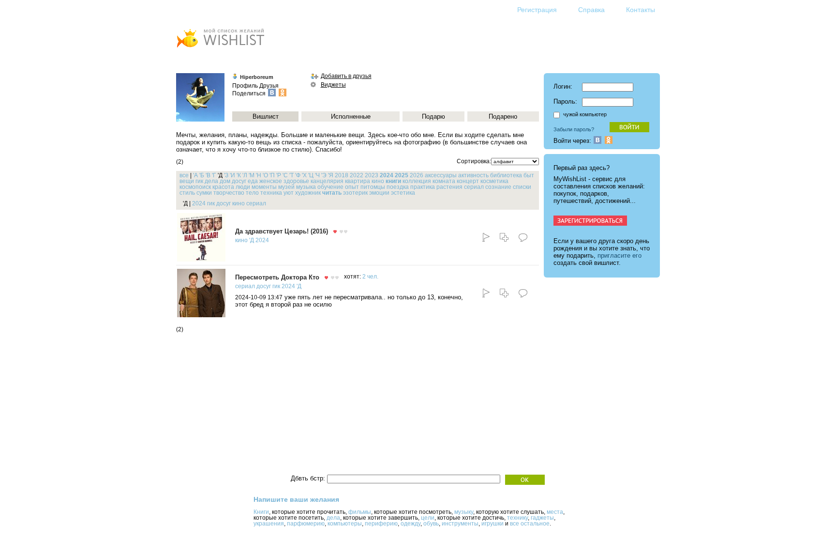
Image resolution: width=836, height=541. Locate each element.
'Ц (311, 175)
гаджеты (542, 518)
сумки (204, 193)
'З (226, 175)
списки (522, 187)
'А (195, 175)
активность (473, 175)
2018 (341, 175)
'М (251, 175)
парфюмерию (306, 523)
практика (422, 187)
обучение (330, 187)
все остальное (530, 523)
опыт (352, 187)
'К (239, 175)
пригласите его (619, 255)
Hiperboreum (256, 77)
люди (243, 187)
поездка (398, 187)
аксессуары (441, 175)
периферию (381, 523)
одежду (410, 523)
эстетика (403, 193)
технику (517, 518)
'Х (304, 175)
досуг (239, 181)
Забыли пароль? (573, 129)
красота (223, 187)
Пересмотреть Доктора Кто (277, 277)
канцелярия (327, 181)
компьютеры (345, 523)
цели (427, 518)
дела (211, 181)
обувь (431, 523)
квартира (357, 181)
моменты (264, 187)
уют (289, 193)
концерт (468, 181)
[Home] (220, 48)
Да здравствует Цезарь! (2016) (281, 231)
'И (232, 175)
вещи (186, 181)
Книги (261, 512)
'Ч (317, 175)
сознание (498, 187)
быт (528, 175)
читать (332, 193)
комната (444, 181)
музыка (306, 187)
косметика (494, 181)
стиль (187, 193)
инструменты (460, 523)
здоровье (296, 181)
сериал (474, 187)
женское (270, 181)
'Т (291, 175)
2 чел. (370, 276)
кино (378, 181)
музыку (463, 512)
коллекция (417, 181)
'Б (201, 175)
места (555, 512)
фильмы (359, 512)
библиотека (506, 175)
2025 (401, 175)
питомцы (372, 187)
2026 (416, 175)
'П (272, 175)
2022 (356, 175)
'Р (278, 175)
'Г (214, 175)
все (184, 175)
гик (199, 181)
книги (393, 181)
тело (252, 193)
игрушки (492, 523)
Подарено (503, 116)
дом (225, 181)
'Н (258, 175)
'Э (324, 175)
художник (308, 193)
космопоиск (195, 187)
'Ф (297, 175)
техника (271, 193)
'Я (330, 175)
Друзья (269, 86)
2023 (371, 175)
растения (449, 187)
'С (285, 175)
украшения (269, 523)
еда (253, 181)
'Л (244, 175)
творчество (228, 193)
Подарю (433, 116)
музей (286, 187)
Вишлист (266, 116)
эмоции (379, 193)
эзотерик (355, 193)
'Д (251, 240)
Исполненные (351, 116)
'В (208, 175)
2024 (386, 175)
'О (265, 175)
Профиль (245, 86)
